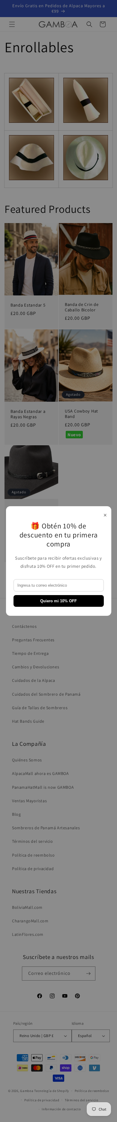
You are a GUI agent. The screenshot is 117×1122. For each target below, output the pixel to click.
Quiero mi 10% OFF (58, 601)
